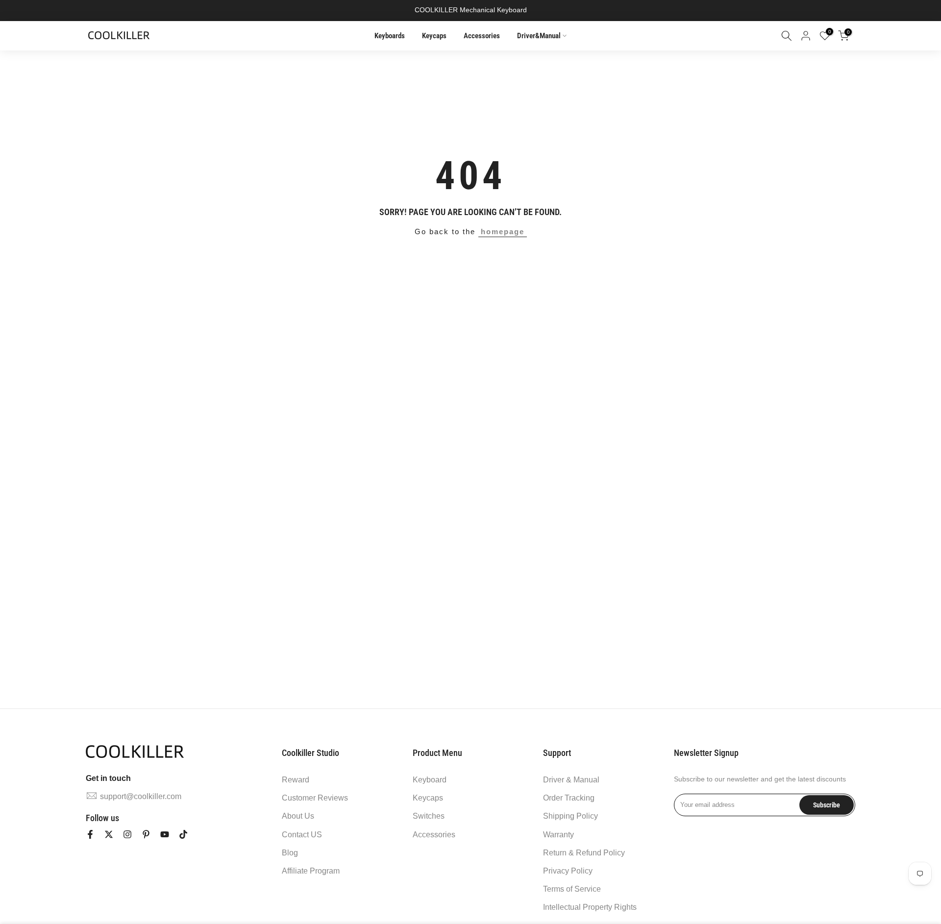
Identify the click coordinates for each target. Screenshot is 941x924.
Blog (290, 853)
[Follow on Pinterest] (146, 834)
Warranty (558, 834)
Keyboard (429, 780)
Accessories (482, 35)
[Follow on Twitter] (108, 834)
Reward (295, 780)
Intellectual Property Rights (590, 907)
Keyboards (389, 35)
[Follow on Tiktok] (183, 834)
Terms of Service (572, 889)
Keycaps (434, 35)
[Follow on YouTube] (164, 834)
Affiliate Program (311, 871)
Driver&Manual (539, 35)
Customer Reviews (315, 798)
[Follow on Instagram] (127, 834)
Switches (429, 816)
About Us (298, 816)
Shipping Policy (570, 816)
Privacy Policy (568, 871)
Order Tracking (568, 798)
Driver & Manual (571, 780)
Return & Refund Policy (584, 853)
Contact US (302, 834)
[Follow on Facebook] (90, 834)
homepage (502, 231)
